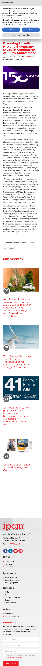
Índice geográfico (11, 583)
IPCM (7, 592)
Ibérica (7, 600)
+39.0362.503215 (13, 544)
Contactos (9, 567)
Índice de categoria (12, 580)
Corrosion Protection (12, 597)
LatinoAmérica (10, 603)
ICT (6, 595)
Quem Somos (10, 561)
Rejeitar (11, 30)
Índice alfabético (11, 577)
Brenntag (11, 248)
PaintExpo (9, 613)
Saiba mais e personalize (21, 35)
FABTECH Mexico (12, 616)
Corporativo (18, 59)
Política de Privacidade (14, 658)
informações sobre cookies (12, 15)
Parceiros (8, 564)
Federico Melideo (29, 57)
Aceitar (30, 30)
